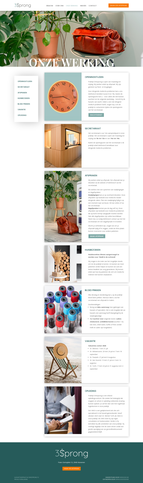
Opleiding (22, 115)
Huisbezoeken (24, 98)
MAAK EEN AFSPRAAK (118, 5)
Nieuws (83, 6)
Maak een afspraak (71, 468)
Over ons (59, 6)
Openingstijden (25, 81)
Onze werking (72, 6)
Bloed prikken (24, 104)
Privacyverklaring (21, 479)
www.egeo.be (124, 477)
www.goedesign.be (122, 479)
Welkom (49, 6)
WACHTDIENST (96, 115)
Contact (93, 6)
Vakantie (22, 109)
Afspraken (22, 92)
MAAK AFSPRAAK (97, 236)
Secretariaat (24, 87)
